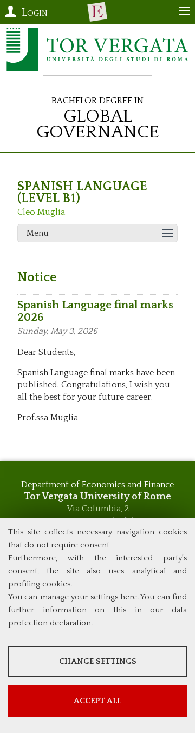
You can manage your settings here (72, 597)
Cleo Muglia (41, 212)
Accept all (97, 700)
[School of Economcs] (97, 12)
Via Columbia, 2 (98, 508)
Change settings (97, 661)
